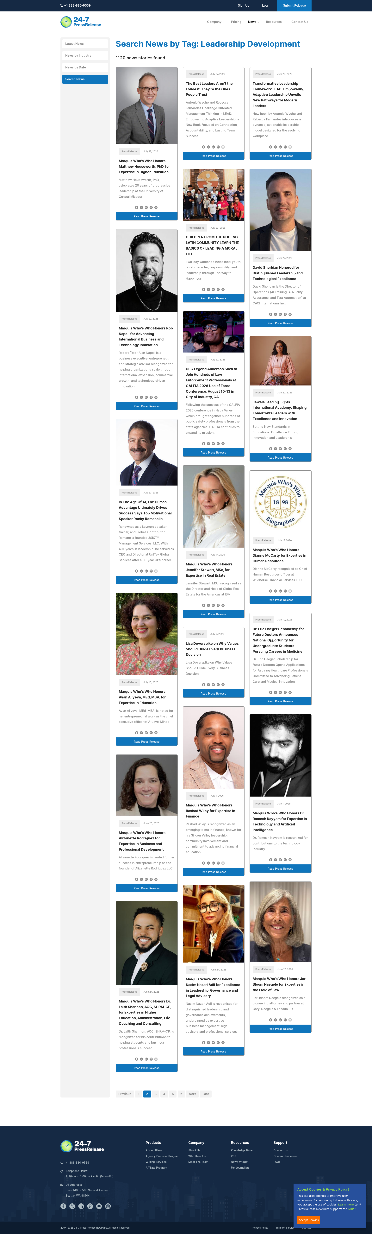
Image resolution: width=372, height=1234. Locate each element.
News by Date (75, 67)
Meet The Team (198, 1162)
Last (205, 1094)
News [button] (252, 21)
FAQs (277, 1162)
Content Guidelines (286, 1156)
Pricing (236, 21)
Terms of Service (285, 1228)
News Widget (239, 1162)
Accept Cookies (309, 1220)
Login (266, 5)
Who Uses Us (197, 1156)
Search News (75, 79)
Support (280, 1143)
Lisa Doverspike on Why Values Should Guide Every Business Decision (212, 649)
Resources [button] (274, 21)
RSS (233, 1156)
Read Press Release (146, 216)
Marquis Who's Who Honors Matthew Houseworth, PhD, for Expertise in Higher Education (144, 166)
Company (196, 1143)
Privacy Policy (260, 1228)
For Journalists (240, 1168)
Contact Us (299, 21)
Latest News (74, 43)
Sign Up (244, 5)
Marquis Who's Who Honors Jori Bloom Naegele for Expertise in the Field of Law (280, 984)
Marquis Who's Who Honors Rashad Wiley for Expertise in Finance (210, 811)
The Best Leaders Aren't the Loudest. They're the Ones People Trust (209, 89)
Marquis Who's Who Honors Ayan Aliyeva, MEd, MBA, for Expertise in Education (142, 697)
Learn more (346, 1204)
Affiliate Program (156, 1168)
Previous (124, 1094)
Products (153, 1143)
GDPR (352, 1209)
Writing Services (156, 1162)
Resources (240, 1143)
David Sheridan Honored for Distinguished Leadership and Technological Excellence (278, 273)
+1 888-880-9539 (77, 5)
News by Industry (78, 55)
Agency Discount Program (162, 1156)
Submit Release (294, 5)
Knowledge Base (241, 1150)
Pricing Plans (154, 1150)
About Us (194, 1150)
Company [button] (214, 21)
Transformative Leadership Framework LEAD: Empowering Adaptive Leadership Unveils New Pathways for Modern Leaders (278, 95)
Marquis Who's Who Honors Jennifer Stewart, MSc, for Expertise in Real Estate (209, 570)
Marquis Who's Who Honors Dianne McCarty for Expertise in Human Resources (279, 555)
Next (192, 1094)
